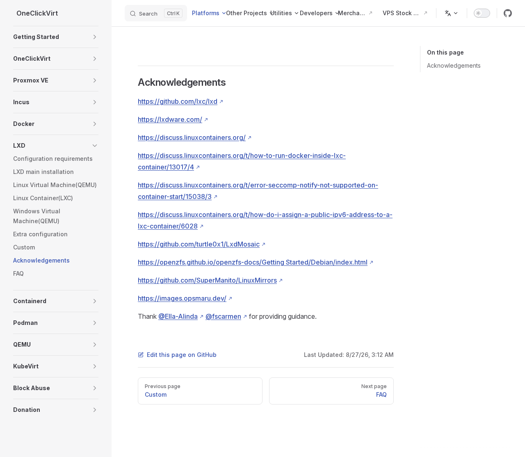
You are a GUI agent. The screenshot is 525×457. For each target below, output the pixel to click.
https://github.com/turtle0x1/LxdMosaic (199, 244)
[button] (55, 36)
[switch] (482, 13)
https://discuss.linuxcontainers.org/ (192, 137)
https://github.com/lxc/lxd (177, 101)
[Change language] (451, 13)
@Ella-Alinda (178, 316)
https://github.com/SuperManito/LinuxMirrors (207, 280)
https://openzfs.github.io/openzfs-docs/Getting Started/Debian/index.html (253, 262)
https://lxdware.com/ (170, 119)
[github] (507, 13)
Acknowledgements (454, 65)
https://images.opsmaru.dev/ (182, 298)
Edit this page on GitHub (182, 354)
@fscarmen (223, 316)
